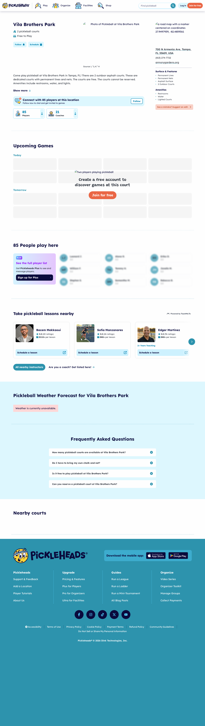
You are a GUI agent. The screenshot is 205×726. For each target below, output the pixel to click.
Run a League (120, 579)
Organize (65, 5)
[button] (19, 44)
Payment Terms (115, 626)
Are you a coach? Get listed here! (70, 367)
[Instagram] (90, 614)
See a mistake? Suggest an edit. (172, 107)
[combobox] (154, 5)
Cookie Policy (94, 626)
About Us (18, 600)
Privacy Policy (73, 626)
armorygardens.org (167, 62)
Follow (136, 101)
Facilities (88, 5)
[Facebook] (79, 614)
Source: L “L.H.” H (91, 66)
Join (195, 5)
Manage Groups (170, 593)
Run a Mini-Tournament (125, 593)
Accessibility (34, 626)
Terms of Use (54, 626)
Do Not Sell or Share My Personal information (102, 631)
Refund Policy (136, 626)
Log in (183, 5)
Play (45, 5)
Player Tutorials (22, 593)
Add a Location (22, 586)
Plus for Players (71, 586)
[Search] (173, 5)
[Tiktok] (102, 614)
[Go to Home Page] (16, 5)
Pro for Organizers (73, 593)
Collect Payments (171, 600)
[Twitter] (114, 614)
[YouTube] (125, 614)
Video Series (168, 579)
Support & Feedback (25, 579)
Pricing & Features (73, 579)
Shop (108, 5)
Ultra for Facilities (73, 600)
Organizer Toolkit (171, 586)
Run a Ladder (119, 586)
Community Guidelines (162, 626)
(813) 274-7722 (163, 57)
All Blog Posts (119, 600)
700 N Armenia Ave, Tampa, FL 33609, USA (173, 51)
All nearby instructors (29, 367)
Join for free (102, 195)
